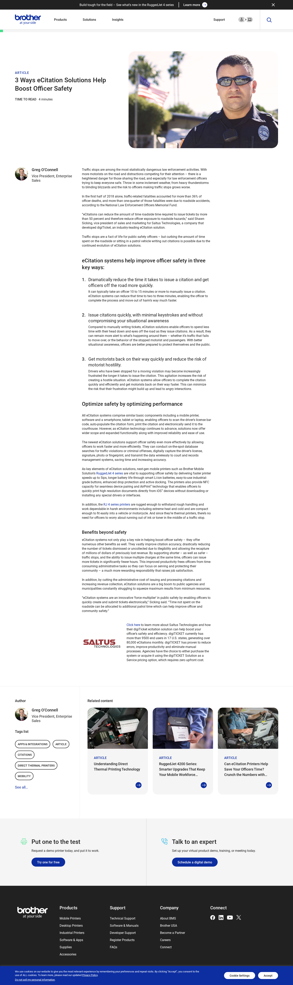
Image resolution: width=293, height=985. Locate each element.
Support (219, 19)
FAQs (113, 947)
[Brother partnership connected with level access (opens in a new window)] (245, 19)
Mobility (24, 776)
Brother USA (168, 925)
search (269, 20)
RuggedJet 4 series (109, 473)
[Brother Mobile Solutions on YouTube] (230, 917)
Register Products (122, 940)
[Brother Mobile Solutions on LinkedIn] (221, 917)
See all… (21, 787)
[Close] (273, 4)
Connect (166, 947)
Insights (117, 19)
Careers (165, 940)
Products (60, 19)
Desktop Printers (71, 925)
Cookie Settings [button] (240, 975)
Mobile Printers (70, 918)
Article (61, 744)
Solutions (89, 19)
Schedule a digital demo (195, 862)
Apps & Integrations (32, 744)
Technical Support (122, 918)
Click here (133, 625)
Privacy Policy (89, 975)
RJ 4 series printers (116, 504)
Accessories (68, 954)
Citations (25, 755)
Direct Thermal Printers (36, 765)
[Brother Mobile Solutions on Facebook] (212, 917)
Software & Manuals (124, 925)
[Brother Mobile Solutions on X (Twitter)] (238, 917)
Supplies (66, 947)
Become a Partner (172, 932)
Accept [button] (268, 975)
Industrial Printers (72, 932)
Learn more (191, 5)
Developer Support (123, 932)
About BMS (168, 918)
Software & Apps (71, 940)
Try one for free (48, 862)
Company (169, 908)
